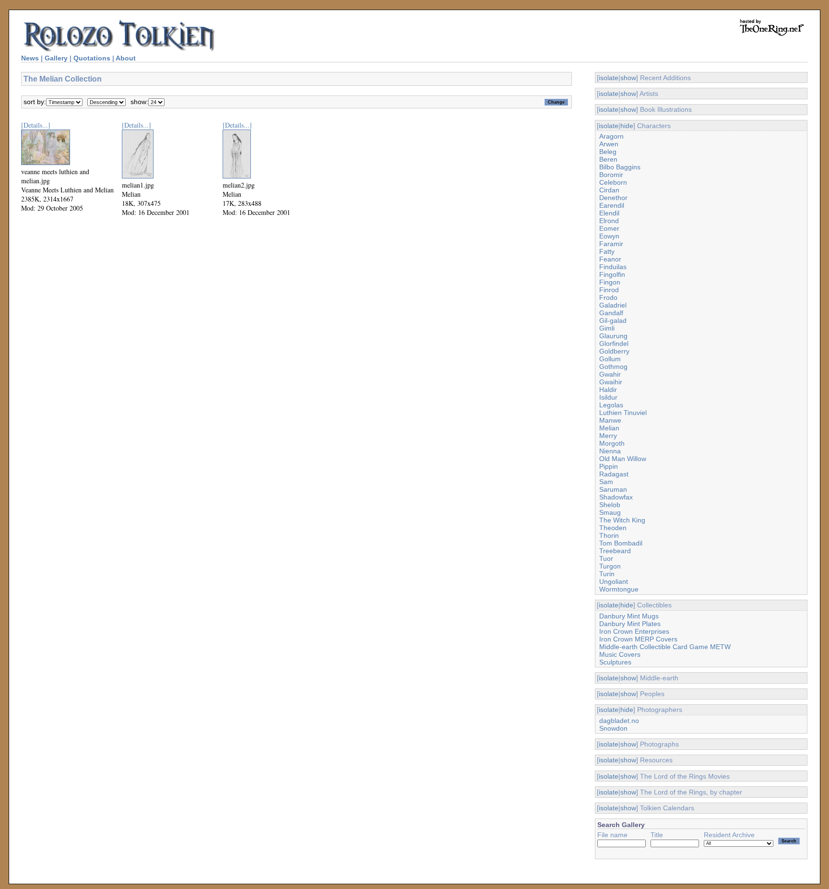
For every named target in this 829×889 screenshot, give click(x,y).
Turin (607, 574)
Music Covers (619, 654)
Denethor (613, 198)
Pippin (608, 466)
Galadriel (613, 305)
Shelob (609, 505)
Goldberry (614, 351)
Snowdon (613, 728)
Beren (608, 159)
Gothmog (613, 366)
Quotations (91, 58)
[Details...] (35, 125)
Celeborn (613, 182)
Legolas (611, 405)
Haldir (608, 389)
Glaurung (613, 336)
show (628, 78)
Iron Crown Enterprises (634, 631)
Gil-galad (613, 320)
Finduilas (613, 267)
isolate (608, 78)
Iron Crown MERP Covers (638, 639)
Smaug (610, 512)
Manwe (610, 420)
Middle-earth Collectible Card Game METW (665, 647)
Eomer (609, 228)
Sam (606, 482)
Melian (609, 428)
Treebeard (615, 551)
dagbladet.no (619, 720)
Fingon (609, 282)
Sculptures (615, 662)
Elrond (609, 221)
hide (626, 126)
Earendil (611, 205)
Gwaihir (610, 382)
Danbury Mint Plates (630, 624)
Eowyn (609, 236)
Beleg (607, 151)
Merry (608, 435)
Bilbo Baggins (619, 167)
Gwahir (610, 374)
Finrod (609, 290)
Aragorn (611, 136)
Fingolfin (612, 274)
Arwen (608, 144)
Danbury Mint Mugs (629, 616)
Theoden (613, 528)
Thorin (609, 535)
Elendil (609, 213)
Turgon (610, 566)
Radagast (613, 474)
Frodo (608, 297)
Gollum (610, 359)
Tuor (606, 558)
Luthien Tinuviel (623, 412)
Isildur (608, 397)
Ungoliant (613, 581)
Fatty (607, 251)
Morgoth (612, 443)
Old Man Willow (622, 458)
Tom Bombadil (620, 543)
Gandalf (611, 313)
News (30, 58)
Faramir (611, 244)
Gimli (607, 328)
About (126, 58)
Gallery (56, 58)
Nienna (610, 451)
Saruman (613, 489)
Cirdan (609, 190)
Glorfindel (613, 343)
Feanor (610, 259)
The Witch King (622, 520)
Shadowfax (616, 497)
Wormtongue (619, 589)
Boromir (611, 174)
